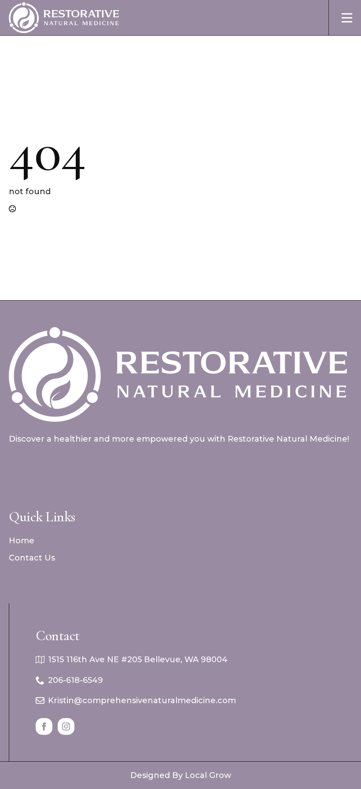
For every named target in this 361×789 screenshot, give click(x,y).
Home (21, 541)
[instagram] (66, 726)
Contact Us (32, 558)
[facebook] (44, 726)
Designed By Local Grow (180, 775)
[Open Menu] (347, 17)
